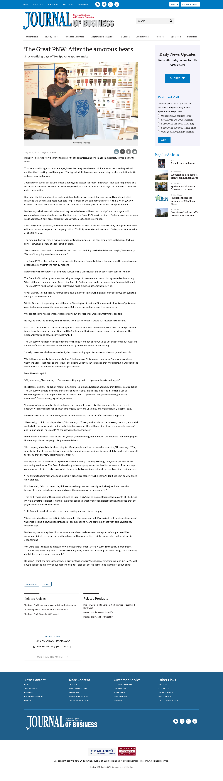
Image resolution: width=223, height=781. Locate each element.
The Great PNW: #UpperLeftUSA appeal (41, 614)
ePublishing (128, 767)
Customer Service (127, 680)
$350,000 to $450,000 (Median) (177, 119)
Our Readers (120, 688)
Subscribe (53, 4)
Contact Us (164, 688)
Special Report (31, 688)
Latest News (31, 584)
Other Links (167, 680)
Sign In (174, 4)
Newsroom (83, 4)
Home (25, 4)
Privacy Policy (165, 696)
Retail (46, 584)
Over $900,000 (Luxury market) (177, 131)
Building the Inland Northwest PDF (98, 616)
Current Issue (32, 36)
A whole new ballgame (183, 163)
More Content (79, 680)
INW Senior (192, 36)
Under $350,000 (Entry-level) (176, 115)
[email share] (134, 151)
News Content (35, 680)
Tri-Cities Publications (169, 700)
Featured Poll (168, 97)
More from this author (50, 657)
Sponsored (176, 36)
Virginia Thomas (48, 152)
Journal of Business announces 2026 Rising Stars (183, 201)
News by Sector (51, 36)
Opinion (28, 700)
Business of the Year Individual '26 (98, 612)
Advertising (119, 692)
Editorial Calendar (123, 684)
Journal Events (142, 36)
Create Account (190, 4)
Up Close (28, 692)
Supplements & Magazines (102, 36)
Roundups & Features (74, 36)
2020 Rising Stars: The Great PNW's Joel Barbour (46, 609)
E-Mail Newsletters (78, 688)
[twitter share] (122, 151)
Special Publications (78, 696)
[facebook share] (128, 151)
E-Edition (125, 36)
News (26, 684)
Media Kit (118, 700)
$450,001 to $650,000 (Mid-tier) (177, 123)
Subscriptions (120, 696)
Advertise (68, 4)
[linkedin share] (116, 151)
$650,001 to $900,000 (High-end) (178, 127)
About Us (37, 4)
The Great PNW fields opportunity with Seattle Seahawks (50, 605)
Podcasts (160, 36)
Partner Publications (79, 700)
